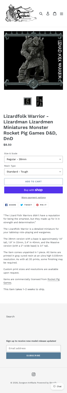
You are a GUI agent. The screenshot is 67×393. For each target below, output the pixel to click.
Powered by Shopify (47, 383)
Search (10, 316)
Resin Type (10, 166)
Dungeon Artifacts (27, 383)
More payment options (34, 197)
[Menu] (61, 13)
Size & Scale (10, 153)
